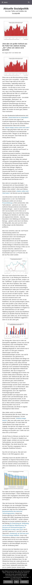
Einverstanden (8, 581)
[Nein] (30, 577)
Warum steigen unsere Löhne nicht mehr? (17, 127)
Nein (16, 581)
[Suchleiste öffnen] (29, 2)
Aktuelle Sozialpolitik (16, 8)
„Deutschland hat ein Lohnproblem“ (18, 117)
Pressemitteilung (7, 203)
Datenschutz (24, 581)
